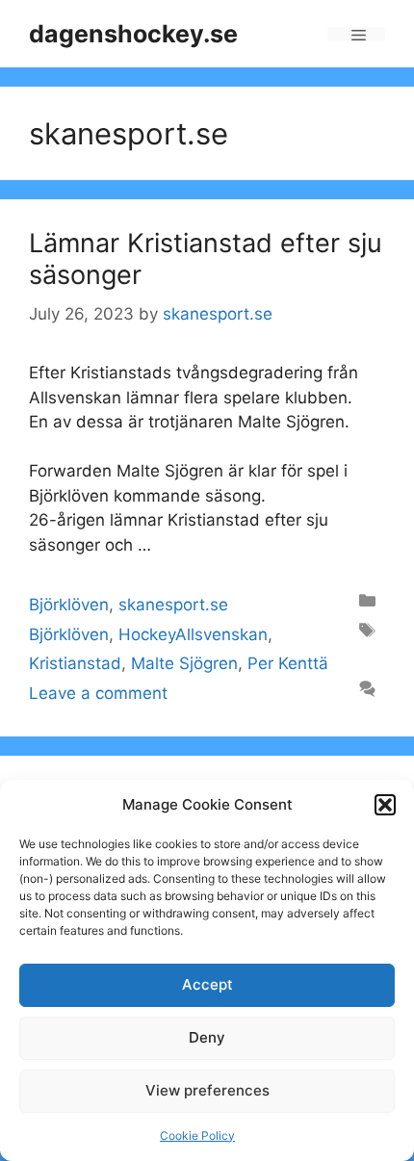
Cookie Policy (197, 1135)
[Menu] (356, 34)
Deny (207, 1037)
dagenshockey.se (133, 33)
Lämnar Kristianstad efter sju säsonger (205, 258)
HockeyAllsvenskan (193, 634)
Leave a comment (98, 693)
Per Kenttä (287, 663)
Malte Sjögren (184, 663)
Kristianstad (75, 663)
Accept (207, 984)
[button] (385, 804)
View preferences (207, 1090)
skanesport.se (173, 604)
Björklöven (69, 604)
